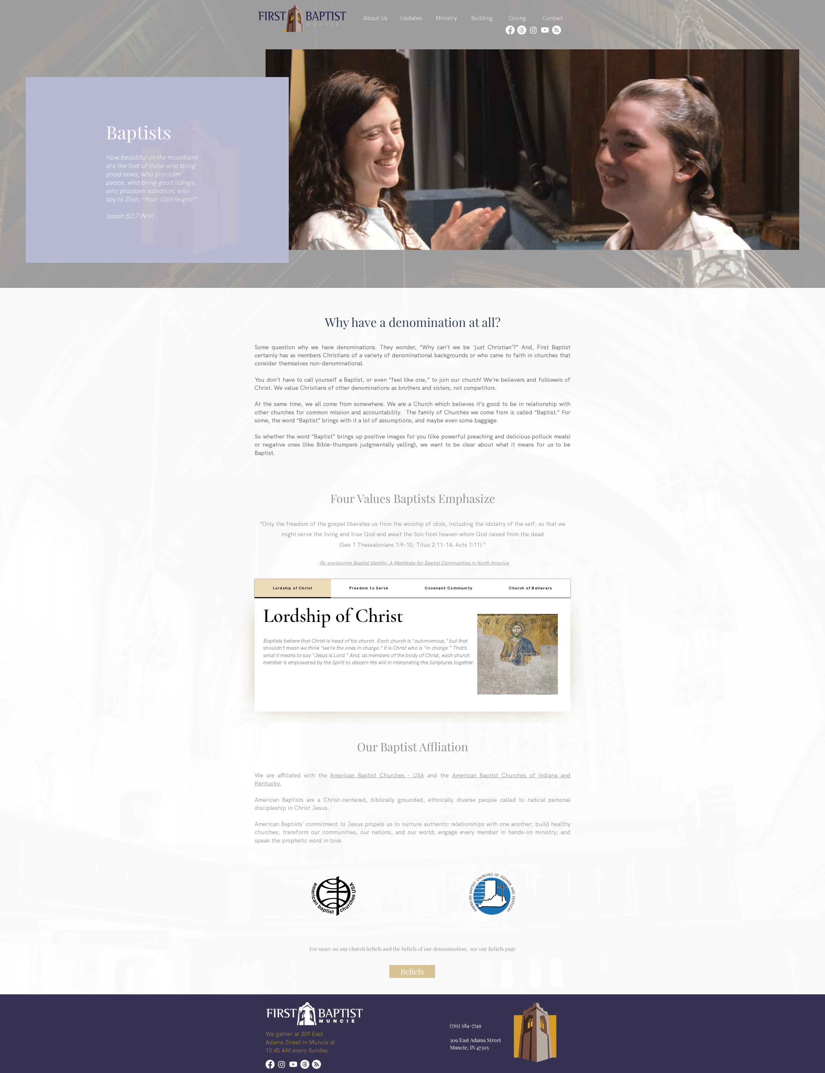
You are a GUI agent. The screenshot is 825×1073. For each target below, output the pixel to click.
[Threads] (521, 29)
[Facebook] (510, 29)
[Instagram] (533, 29)
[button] (375, 18)
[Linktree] (556, 29)
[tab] (293, 588)
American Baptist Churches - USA (377, 775)
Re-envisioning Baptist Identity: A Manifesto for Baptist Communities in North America (414, 563)
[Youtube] (544, 29)
